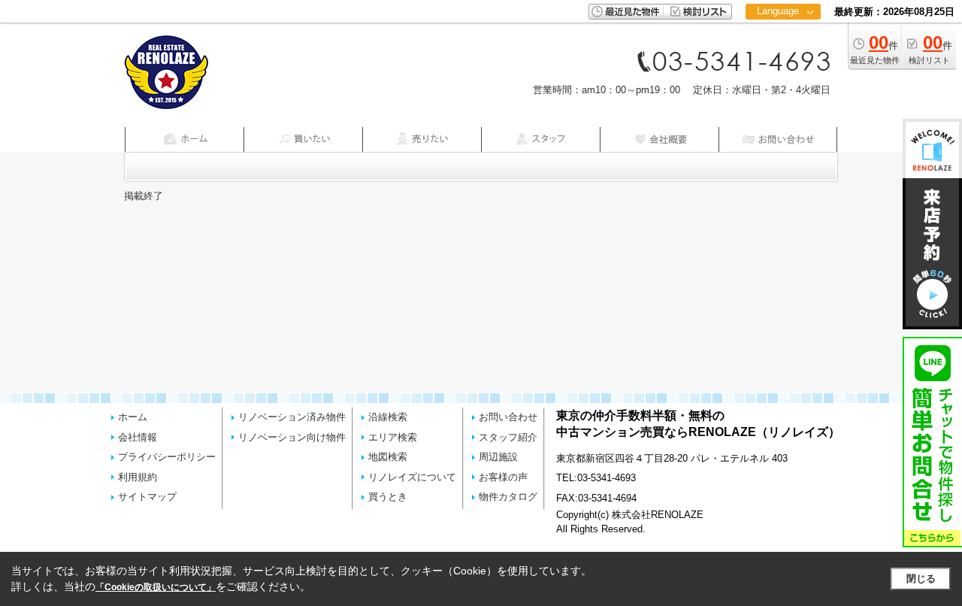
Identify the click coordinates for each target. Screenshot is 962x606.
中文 (778, 59)
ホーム (132, 417)
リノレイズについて (412, 477)
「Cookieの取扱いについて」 (155, 587)
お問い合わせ (508, 417)
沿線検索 (387, 417)
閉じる (921, 578)
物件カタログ (508, 496)
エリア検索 (392, 437)
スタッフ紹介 (508, 437)
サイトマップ (147, 496)
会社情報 (137, 437)
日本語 (782, 42)
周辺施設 (498, 456)
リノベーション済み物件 (292, 417)
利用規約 (137, 477)
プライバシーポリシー (167, 456)
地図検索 (387, 456)
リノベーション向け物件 (292, 437)
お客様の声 (503, 477)
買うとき (387, 496)
